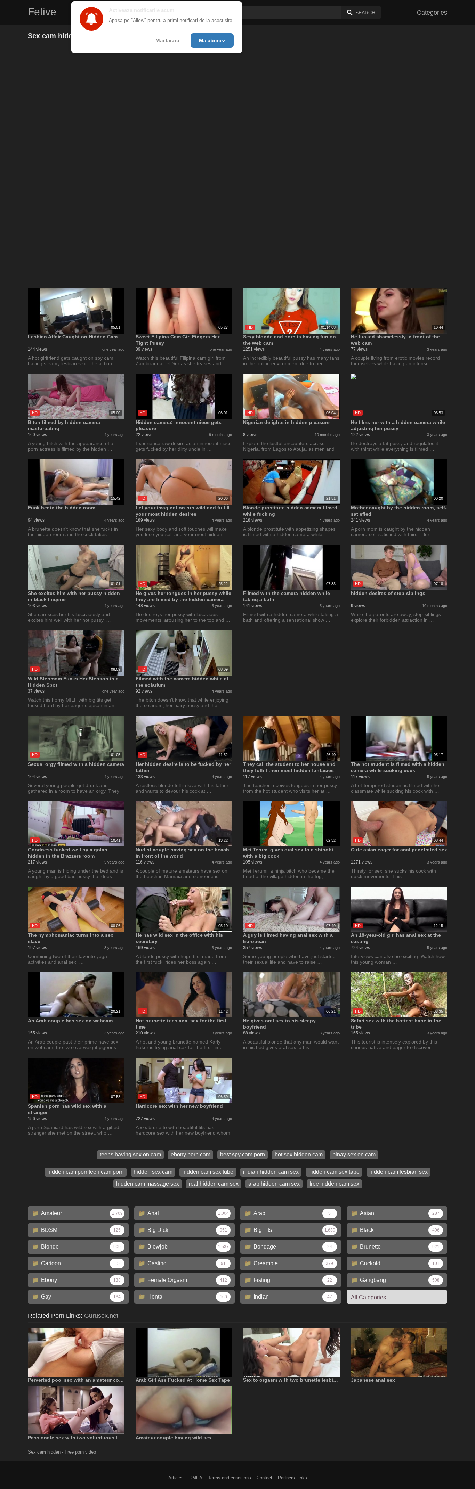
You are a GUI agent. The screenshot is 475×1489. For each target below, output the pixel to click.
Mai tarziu (167, 40)
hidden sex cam (153, 1172)
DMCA (195, 1477)
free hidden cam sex (334, 1184)
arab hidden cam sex (274, 1184)
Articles (176, 1477)
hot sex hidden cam (299, 1154)
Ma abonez (212, 40)
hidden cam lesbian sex (398, 1172)
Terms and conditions (229, 1477)
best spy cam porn (242, 1154)
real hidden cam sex (214, 1184)
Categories (432, 12)
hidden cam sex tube (207, 1172)
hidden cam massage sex (147, 1184)
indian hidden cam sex (271, 1172)
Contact (264, 1477)
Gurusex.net (101, 1315)
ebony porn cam (190, 1154)
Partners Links (292, 1477)
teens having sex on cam (130, 1154)
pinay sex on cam (354, 1154)
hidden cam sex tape (334, 1172)
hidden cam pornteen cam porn (85, 1172)
